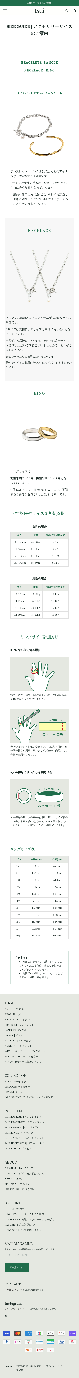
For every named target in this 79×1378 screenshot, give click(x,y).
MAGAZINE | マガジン (17, 1184)
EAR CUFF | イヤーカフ (18, 1040)
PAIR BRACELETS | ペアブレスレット (26, 1122)
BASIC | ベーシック (15, 1081)
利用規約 (20, 1369)
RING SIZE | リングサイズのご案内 (24, 1214)
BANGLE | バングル (15, 1030)
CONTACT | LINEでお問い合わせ (23, 1230)
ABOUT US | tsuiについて (19, 1168)
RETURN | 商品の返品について (22, 1224)
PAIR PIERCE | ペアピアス (19, 1148)
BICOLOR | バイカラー (17, 1086)
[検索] (67, 10)
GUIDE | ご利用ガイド (17, 1209)
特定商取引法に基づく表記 (20, 1189)
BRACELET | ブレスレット (19, 1024)
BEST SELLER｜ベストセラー (21, 1056)
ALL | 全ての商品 (14, 1008)
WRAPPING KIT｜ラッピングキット (25, 1051)
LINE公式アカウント (13, 1290)
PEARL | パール (13, 1092)
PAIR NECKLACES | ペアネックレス (25, 1143)
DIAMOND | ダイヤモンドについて (24, 1173)
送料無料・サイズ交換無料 (39, 3)
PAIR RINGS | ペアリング (19, 1132)
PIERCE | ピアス (14, 1035)
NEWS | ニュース (14, 1178)
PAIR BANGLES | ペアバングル (22, 1127)
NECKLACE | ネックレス (18, 1019)
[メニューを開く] (5, 10)
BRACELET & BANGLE (39, 62)
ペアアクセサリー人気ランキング (23, 1061)
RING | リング (12, 1014)
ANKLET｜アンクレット (18, 1046)
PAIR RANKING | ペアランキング (23, 1116)
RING (50, 70)
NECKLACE (33, 70)
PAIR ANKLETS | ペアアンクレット (24, 1137)
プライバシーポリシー (54, 1366)
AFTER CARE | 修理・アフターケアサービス (29, 1219)
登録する (16, 1267)
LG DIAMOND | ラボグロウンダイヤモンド (29, 1097)
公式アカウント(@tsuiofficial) (17, 1309)
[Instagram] (6, 1315)
